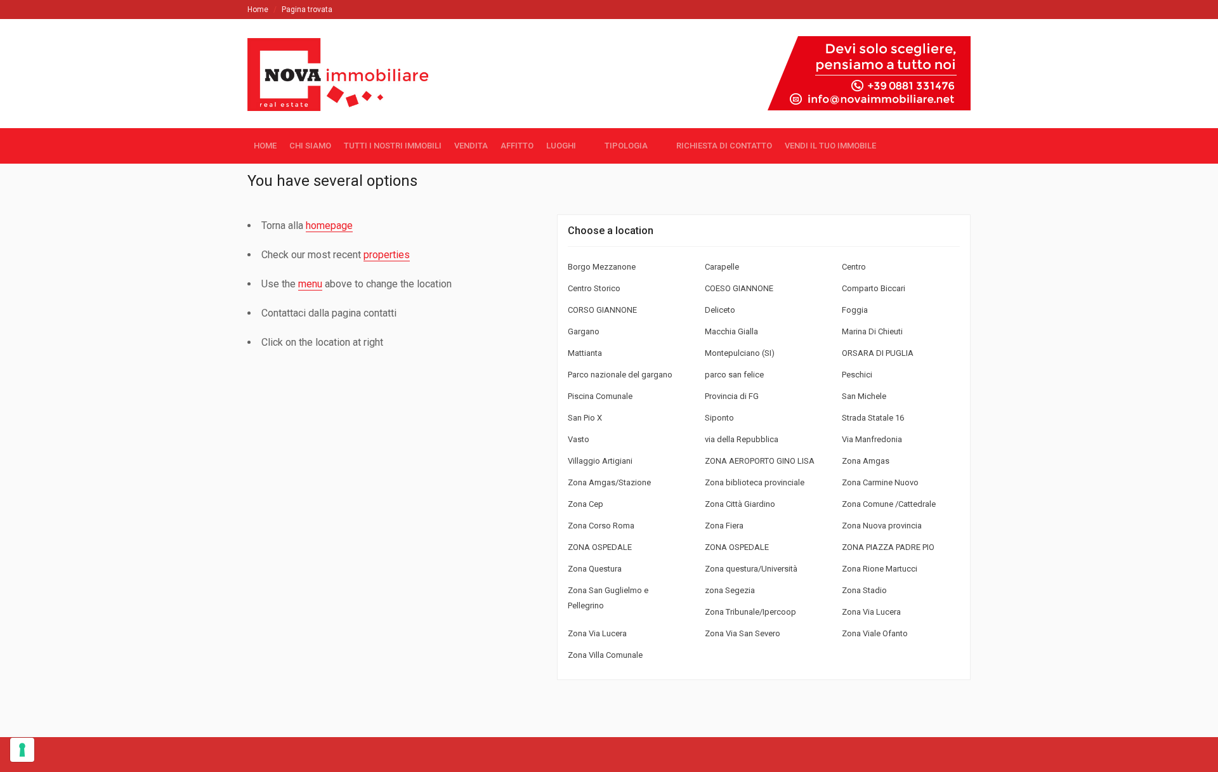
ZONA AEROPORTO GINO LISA (760, 461)
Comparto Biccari (873, 288)
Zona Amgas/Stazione (609, 482)
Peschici (857, 374)
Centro (854, 267)
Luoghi (561, 145)
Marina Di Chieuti (872, 331)
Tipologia (626, 145)
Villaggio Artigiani (600, 461)
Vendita (471, 145)
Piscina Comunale (600, 396)
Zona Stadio (864, 590)
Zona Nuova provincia (882, 525)
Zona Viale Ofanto (875, 633)
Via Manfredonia (872, 439)
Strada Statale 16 (873, 417)
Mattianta (585, 353)
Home (257, 9)
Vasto (578, 439)
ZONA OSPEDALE (600, 547)
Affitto (517, 145)
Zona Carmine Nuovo (880, 482)
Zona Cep (585, 504)
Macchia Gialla (731, 331)
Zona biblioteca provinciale (754, 482)
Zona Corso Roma (601, 525)
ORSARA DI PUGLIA (878, 353)
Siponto (719, 417)
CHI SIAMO (310, 145)
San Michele (864, 396)
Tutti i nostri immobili (393, 145)
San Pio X (585, 417)
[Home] (343, 99)
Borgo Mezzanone (602, 267)
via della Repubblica (741, 439)
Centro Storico (594, 288)
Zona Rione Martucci (879, 568)
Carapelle (722, 267)
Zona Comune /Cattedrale (889, 504)
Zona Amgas (865, 461)
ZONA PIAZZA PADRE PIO (888, 547)
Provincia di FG (732, 396)
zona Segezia (730, 590)
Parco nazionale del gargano (620, 374)
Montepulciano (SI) (740, 353)
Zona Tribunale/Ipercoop (750, 612)
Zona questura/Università (751, 568)
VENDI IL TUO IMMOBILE (830, 145)
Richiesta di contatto (724, 145)
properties (386, 255)
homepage (329, 225)
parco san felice (734, 374)
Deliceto (720, 310)
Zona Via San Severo (742, 633)
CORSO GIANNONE (602, 310)
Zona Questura (595, 568)
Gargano (583, 331)
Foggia (855, 310)
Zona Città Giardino (740, 504)
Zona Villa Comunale (605, 655)
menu (310, 284)
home (265, 145)
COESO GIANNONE (739, 288)
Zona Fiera (724, 525)
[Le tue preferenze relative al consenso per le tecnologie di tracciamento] (22, 750)
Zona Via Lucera (871, 612)
